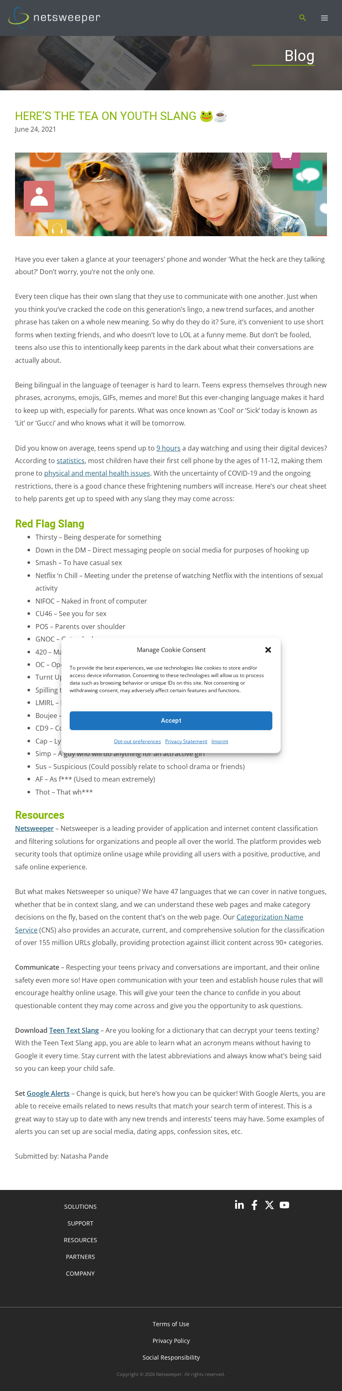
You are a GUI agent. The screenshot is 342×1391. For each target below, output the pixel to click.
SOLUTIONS (80, 1206)
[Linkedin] (239, 1205)
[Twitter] (269, 1205)
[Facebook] (254, 1205)
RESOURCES (80, 1240)
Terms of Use (171, 1324)
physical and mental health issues (97, 473)
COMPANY (80, 1273)
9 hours (168, 448)
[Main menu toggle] (324, 18)
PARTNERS (80, 1257)
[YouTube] (284, 1205)
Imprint (219, 741)
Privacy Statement (186, 741)
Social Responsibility (171, 1357)
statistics (71, 460)
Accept (171, 720)
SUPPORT (80, 1223)
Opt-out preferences (137, 741)
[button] (268, 650)
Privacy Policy (171, 1341)
